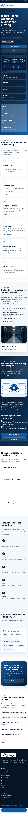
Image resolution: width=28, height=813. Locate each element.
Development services (8, 275)
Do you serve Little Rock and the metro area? (14, 712)
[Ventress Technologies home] (7, 5)
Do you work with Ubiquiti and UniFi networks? (11, 735)
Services (3, 785)
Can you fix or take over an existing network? (14, 717)
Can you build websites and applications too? (12, 741)
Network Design (4, 771)
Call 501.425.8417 (14, 46)
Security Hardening (5, 773)
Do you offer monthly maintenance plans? (13, 729)
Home (2, 783)
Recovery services (7, 254)
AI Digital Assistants (5, 775)
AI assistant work (7, 214)
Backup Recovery (5, 777)
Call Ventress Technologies (14, 810)
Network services (7, 174)
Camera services (7, 234)
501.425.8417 (4, 793)
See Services (14, 50)
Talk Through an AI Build (14, 434)
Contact (2, 787)
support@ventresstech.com (7, 795)
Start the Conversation (14, 680)
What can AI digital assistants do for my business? (12, 723)
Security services (7, 194)
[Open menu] (25, 5)
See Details (14, 439)
